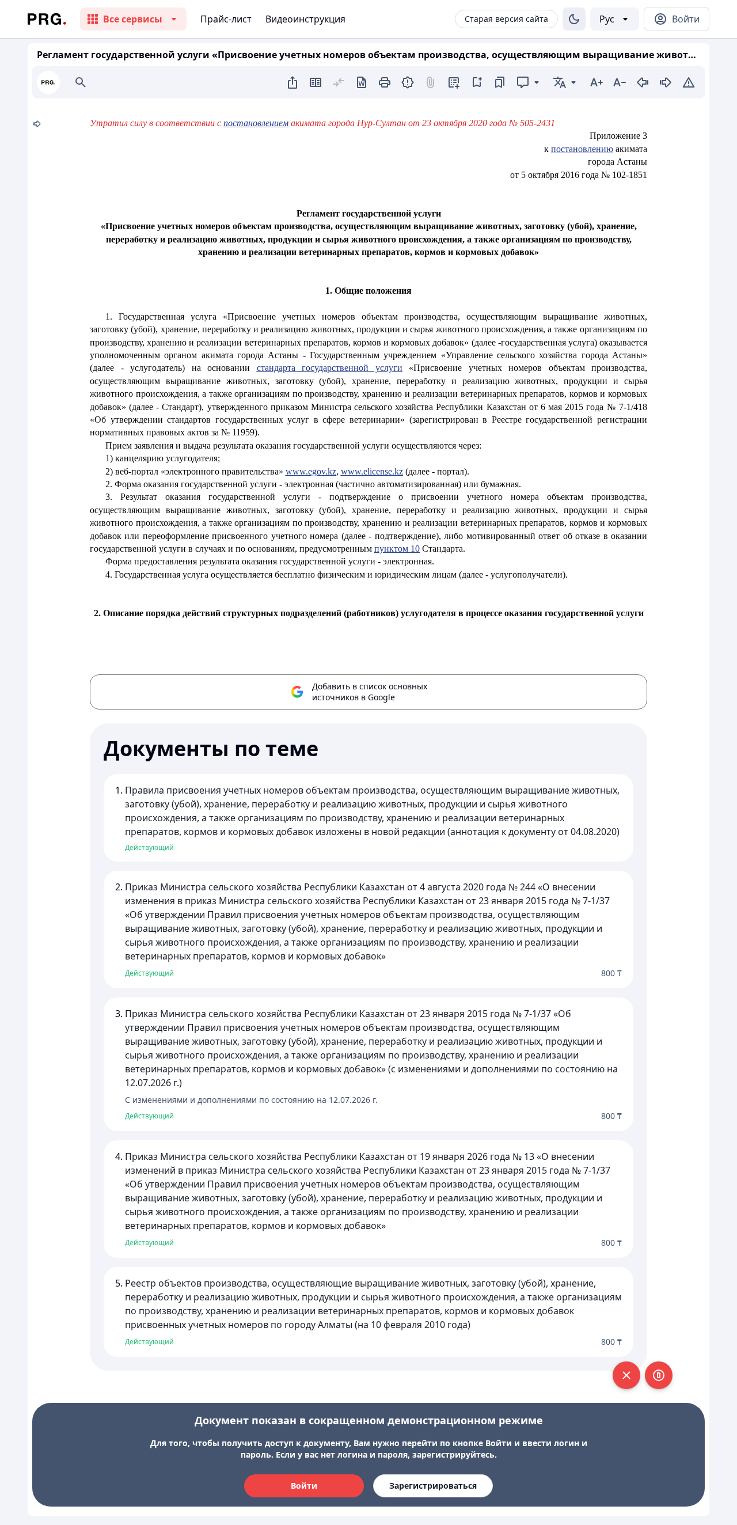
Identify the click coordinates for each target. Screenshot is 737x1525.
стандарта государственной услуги (329, 368)
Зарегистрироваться (433, 1485)
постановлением (255, 123)
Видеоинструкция (305, 19)
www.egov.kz (311, 471)
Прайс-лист (226, 19)
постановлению (582, 149)
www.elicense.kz (372, 471)
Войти (304, 1485)
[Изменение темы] (574, 19)
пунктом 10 (397, 548)
